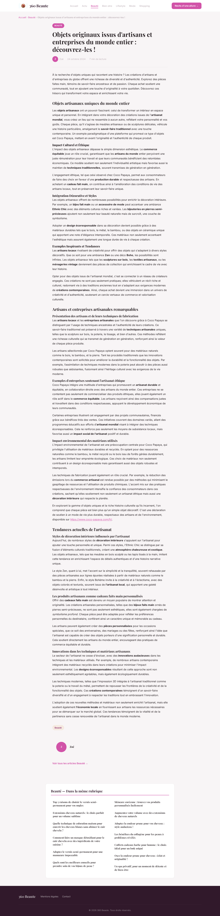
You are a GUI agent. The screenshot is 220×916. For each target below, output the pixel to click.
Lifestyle (120, 5)
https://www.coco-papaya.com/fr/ (91, 519)
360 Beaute (38, 5)
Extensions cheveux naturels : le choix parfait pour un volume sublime (78, 814)
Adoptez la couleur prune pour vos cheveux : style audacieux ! (139, 825)
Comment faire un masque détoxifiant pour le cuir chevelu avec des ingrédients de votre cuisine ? (78, 841)
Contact (66, 896)
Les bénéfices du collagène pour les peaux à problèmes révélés (139, 836)
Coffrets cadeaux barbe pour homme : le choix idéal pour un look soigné (140, 846)
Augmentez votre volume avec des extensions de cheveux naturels (140, 814)
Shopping (144, 5)
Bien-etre (107, 5)
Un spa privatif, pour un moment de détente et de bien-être (140, 868)
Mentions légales (49, 896)
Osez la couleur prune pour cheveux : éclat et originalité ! (140, 857)
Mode (132, 5)
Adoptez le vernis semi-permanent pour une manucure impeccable (78, 853)
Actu (84, 5)
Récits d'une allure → (186, 5)
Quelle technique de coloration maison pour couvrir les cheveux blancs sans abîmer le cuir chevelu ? (79, 827)
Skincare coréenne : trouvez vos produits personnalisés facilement (137, 803)
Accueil (74, 5)
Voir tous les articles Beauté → (70, 763)
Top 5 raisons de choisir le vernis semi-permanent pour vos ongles (75, 803)
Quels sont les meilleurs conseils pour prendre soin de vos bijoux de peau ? (74, 864)
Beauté (94, 5)
